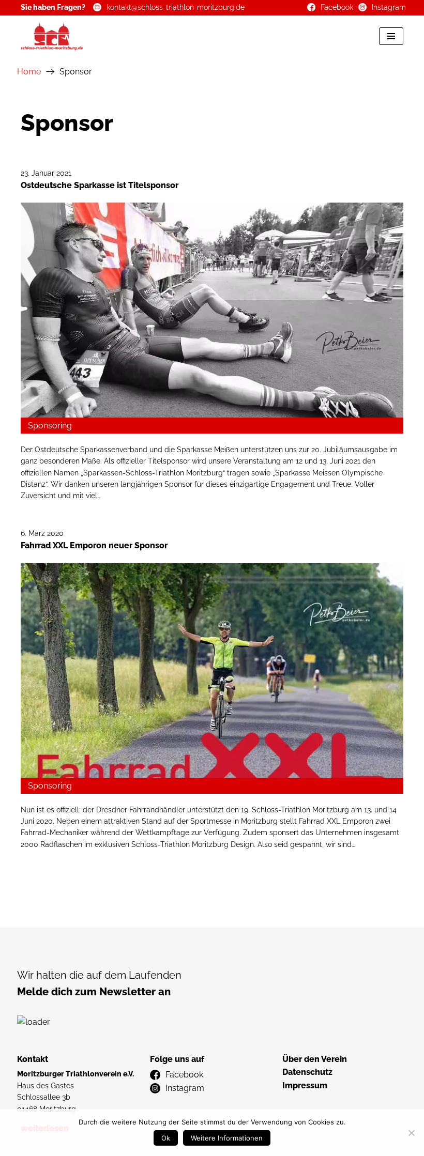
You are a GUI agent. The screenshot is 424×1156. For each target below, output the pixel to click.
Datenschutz (307, 1072)
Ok (165, 1138)
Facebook (337, 7)
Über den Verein (314, 1059)
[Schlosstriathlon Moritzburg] (52, 36)
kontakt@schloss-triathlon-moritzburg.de (176, 7)
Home (29, 71)
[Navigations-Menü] (391, 36)
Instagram (389, 7)
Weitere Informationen (227, 1138)
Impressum (304, 1085)
